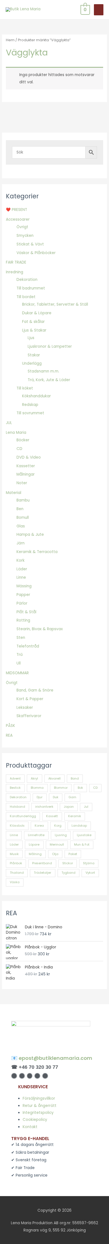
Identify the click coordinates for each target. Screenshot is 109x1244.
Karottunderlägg (23, 816)
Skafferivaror (28, 716)
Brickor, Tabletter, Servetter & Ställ (55, 304)
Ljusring (61, 835)
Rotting (23, 620)
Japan (69, 807)
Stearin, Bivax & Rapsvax (39, 629)
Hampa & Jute (30, 534)
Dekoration (26, 279)
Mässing (24, 586)
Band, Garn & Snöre (34, 690)
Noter (21, 483)
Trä (19, 654)
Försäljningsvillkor (39, 1098)
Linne (21, 577)
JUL (9, 422)
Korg (57, 826)
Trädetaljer (42, 873)
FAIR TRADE (16, 262)
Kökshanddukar (36, 396)
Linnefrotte (36, 835)
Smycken (25, 235)
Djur (39, 797)
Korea (39, 826)
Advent (15, 778)
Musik (14, 854)
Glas (20, 526)
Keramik (74, 816)
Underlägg (32, 363)
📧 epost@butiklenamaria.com (51, 1058)
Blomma (37, 788)
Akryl (34, 778)
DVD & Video (28, 457)
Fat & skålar (33, 321)
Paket (72, 854)
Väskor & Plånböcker (36, 252)
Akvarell (54, 778)
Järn (20, 543)
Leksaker (24, 707)
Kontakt (30, 1126)
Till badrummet (30, 288)
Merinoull (57, 845)
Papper (23, 594)
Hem (10, 40)
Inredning (14, 272)
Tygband (68, 873)
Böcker (22, 440)
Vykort (90, 873)
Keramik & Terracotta (37, 551)
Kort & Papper (29, 699)
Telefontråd (27, 646)
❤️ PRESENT (16, 209)
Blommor (61, 788)
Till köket (24, 388)
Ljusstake (84, 835)
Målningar (25, 474)
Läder (21, 569)
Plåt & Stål (26, 612)
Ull (18, 663)
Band (75, 778)
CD (19, 448)
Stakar (34, 355)
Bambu (23, 500)
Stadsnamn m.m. (43, 371)
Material (13, 492)
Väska (15, 882)
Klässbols (17, 826)
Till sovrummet (30, 413)
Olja (55, 854)
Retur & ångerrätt (39, 1105)
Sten (20, 637)
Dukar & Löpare (36, 313)
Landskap (79, 826)
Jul (86, 807)
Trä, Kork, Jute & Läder (49, 380)
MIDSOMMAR (17, 673)
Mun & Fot (81, 845)
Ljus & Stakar (34, 330)
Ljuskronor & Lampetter (50, 346)
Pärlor (21, 603)
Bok (80, 788)
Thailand (17, 873)
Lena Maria (16, 432)
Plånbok (16, 863)
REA (9, 735)
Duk (55, 797)
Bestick (15, 788)
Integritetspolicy (38, 1112)
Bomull (22, 517)
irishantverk (44, 807)
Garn (72, 797)
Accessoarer (18, 219)
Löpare (34, 845)
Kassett (52, 816)
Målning (35, 854)
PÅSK (10, 725)
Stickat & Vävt (30, 244)
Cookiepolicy (35, 1119)
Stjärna (88, 863)
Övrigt (22, 227)
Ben (19, 509)
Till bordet (25, 297)
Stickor (67, 863)
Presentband (42, 863)
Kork (20, 560)
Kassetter (25, 466)
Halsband (17, 807)
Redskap (30, 404)
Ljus (31, 337)
